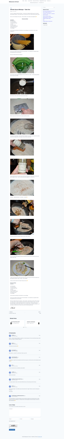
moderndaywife (14, 357)
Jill (12, 365)
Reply (39, 335)
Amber (13, 343)
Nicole (11, 11)
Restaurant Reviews (36, 0)
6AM (40, 313)
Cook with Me (30, 0)
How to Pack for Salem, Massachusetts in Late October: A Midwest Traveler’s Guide (48, 17)
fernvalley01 (14, 350)
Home (23, 0)
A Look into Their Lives (12, 313)
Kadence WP (40, 436)
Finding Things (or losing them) (47, 21)
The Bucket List (41, 2)
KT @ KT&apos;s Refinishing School (18, 395)
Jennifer (13, 372)
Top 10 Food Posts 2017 (15, 321)
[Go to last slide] (11, 323)
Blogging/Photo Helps (43, 0)
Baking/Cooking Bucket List (34, 2)
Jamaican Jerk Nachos (31, 321)
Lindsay (13, 335)
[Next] (38, 323)
